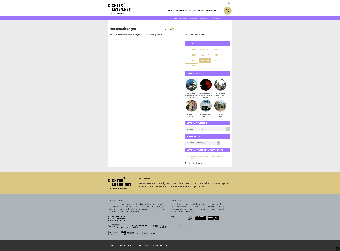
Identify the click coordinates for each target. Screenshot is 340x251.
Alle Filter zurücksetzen (194, 163)
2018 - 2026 (191, 65)
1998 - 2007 (205, 60)
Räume (201, 10)
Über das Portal (213, 10)
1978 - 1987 (218, 55)
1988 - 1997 (191, 60)
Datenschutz (161, 245)
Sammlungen (181, 10)
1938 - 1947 (205, 49)
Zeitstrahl (216, 18)
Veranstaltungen (180, 18)
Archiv (192, 10)
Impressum (149, 245)
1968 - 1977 (205, 55)
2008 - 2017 (218, 60)
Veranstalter (204, 18)
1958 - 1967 (191, 55)
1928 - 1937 (191, 49)
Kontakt (138, 245)
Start (170, 10)
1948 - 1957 (218, 49)
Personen (193, 18)
